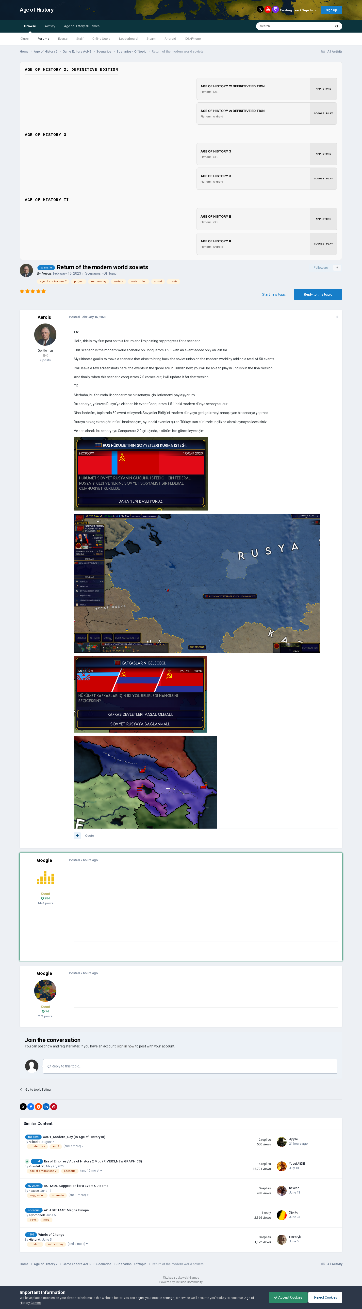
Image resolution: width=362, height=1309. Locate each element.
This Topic (318, 26)
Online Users (101, 38)
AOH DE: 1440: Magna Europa (66, 1210)
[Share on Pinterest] (53, 1106)
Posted (87, 317)
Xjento (293, 1212)
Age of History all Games (81, 26)
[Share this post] (337, 317)
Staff (79, 38)
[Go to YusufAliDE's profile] (282, 1166)
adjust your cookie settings (155, 1298)
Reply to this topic (318, 294)
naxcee (34, 1191)
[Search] (336, 26)
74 (47, 1011)
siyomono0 (37, 1215)
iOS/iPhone (193, 38)
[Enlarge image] (141, 473)
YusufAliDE (37, 1166)
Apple (293, 1139)
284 (47, 898)
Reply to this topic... (66, 1066)
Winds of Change (51, 1234)
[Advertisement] (163, 907)
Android (170, 38)
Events (62, 38)
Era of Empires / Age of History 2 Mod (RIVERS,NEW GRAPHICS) (93, 1161)
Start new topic (274, 294)
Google (44, 860)
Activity (50, 26)
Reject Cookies (325, 1297)
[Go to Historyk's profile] (282, 1240)
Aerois (47, 273)
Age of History (36, 10)
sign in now (125, 1046)
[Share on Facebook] (30, 1106)
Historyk (35, 1239)
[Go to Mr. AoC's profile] (45, 878)
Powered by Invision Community (181, 1282)
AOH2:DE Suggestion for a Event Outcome (76, 1186)
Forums (43, 38)
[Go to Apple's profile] (282, 1142)
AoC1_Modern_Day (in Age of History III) (74, 1137)
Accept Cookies (290, 1297)
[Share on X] (23, 1106)
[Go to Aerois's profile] (26, 270)
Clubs (24, 38)
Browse (30, 26)
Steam (151, 38)
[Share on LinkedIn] (46, 1106)
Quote (89, 835)
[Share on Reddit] (38, 1106)
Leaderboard (128, 38)
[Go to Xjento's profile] (282, 1215)
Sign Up (331, 10)
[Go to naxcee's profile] (282, 1191)
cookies (49, 1298)
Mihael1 (34, 1142)
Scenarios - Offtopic (100, 273)
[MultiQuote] (77, 835)
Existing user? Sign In (297, 10)
